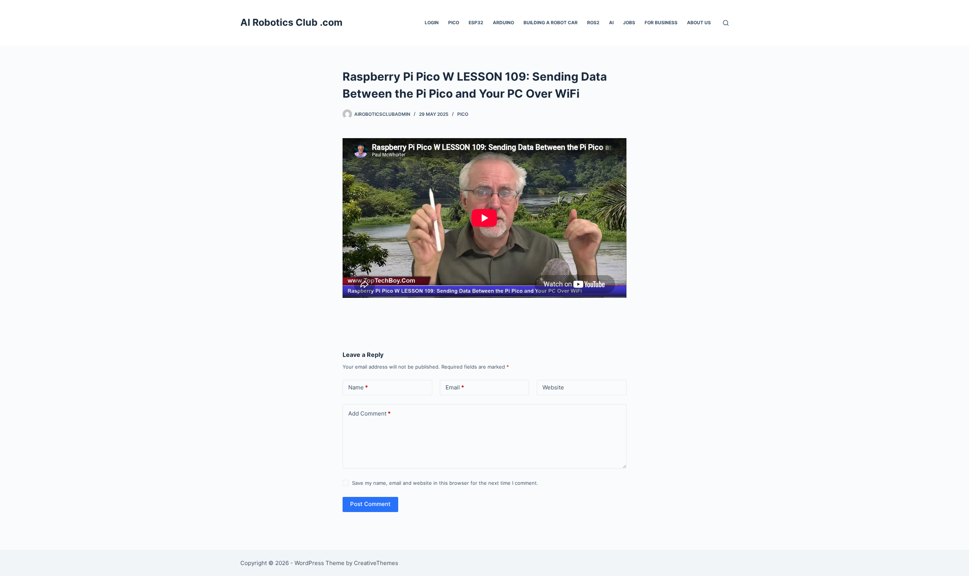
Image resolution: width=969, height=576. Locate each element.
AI (611, 22)
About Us (699, 22)
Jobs (629, 22)
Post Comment (370, 504)
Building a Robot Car (550, 22)
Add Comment (369, 413)
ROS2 (593, 22)
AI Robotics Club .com (291, 22)
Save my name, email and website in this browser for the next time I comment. (445, 483)
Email (455, 387)
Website (553, 387)
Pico (453, 22)
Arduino (503, 22)
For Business (661, 22)
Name (358, 387)
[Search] (726, 23)
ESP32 (476, 22)
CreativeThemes (376, 563)
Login (432, 22)
